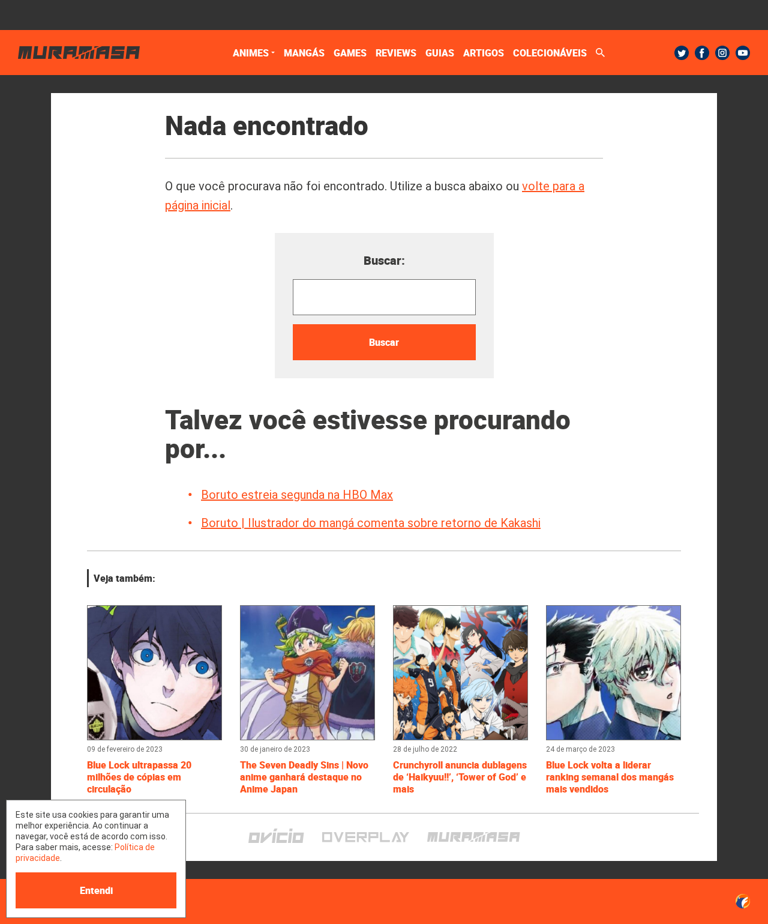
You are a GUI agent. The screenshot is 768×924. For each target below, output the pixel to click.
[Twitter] (681, 53)
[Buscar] (600, 52)
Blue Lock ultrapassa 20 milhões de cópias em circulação (139, 777)
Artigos (483, 52)
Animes (251, 52)
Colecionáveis (550, 52)
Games (350, 52)
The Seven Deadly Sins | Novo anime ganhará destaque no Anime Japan (304, 777)
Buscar (384, 342)
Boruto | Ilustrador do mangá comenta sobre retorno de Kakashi (371, 523)
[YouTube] (743, 53)
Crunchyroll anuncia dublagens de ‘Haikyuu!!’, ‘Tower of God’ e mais (460, 777)
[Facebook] (702, 53)
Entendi (96, 890)
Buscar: (384, 260)
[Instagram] (722, 53)
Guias (439, 52)
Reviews (396, 52)
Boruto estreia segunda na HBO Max (297, 495)
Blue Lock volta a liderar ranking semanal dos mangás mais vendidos (610, 777)
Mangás (304, 52)
